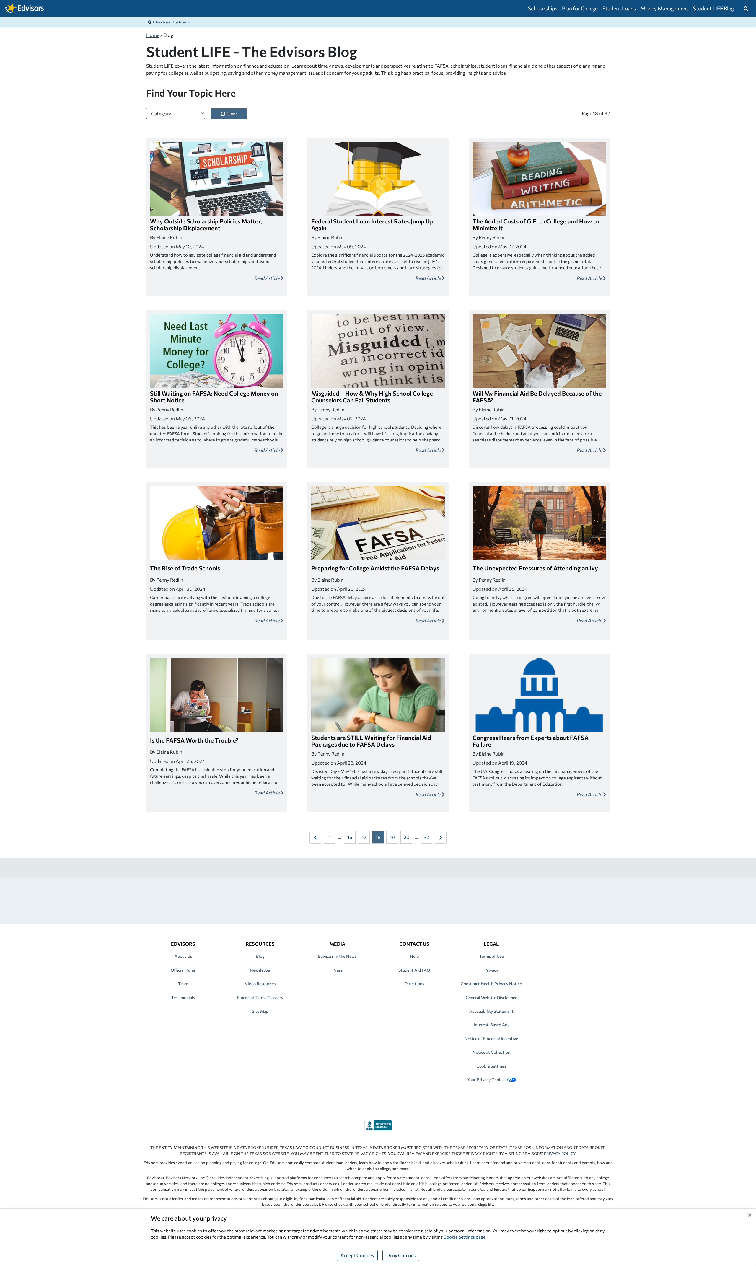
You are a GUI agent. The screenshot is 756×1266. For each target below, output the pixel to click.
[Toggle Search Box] (746, 8)
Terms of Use (491, 956)
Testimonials (183, 997)
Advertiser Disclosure (170, 22)
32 (426, 837)
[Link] (378, 1124)
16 (349, 837)
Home (152, 35)
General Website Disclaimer (491, 997)
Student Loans (619, 8)
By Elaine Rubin (166, 237)
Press (337, 970)
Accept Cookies (357, 1255)
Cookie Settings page (464, 1236)
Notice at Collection (491, 1052)
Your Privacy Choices (486, 1079)
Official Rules (183, 970)
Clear (231, 113)
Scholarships (542, 8)
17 (364, 837)
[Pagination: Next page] (441, 837)
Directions (414, 983)
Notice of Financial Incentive (491, 1038)
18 (378, 837)
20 (406, 837)
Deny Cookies (401, 1255)
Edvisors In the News (337, 956)
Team (183, 983)
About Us (183, 956)
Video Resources (260, 983)
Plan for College (580, 8)
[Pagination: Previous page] (315, 837)
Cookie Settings (491, 1065)
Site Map (260, 1011)
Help (414, 956)
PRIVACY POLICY (560, 1153)
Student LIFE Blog (713, 8)
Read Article (267, 278)
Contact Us (414, 944)
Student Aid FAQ (414, 970)
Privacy (491, 970)
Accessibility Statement (491, 1011)
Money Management (664, 8)
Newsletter (260, 970)
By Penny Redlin (489, 237)
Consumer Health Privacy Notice (491, 983)
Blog (260, 956)
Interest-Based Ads (491, 1024)
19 (392, 837)
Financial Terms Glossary (260, 997)
